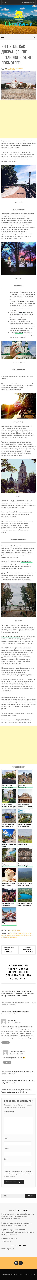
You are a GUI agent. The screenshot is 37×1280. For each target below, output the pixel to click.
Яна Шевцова (10, 70)
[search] (34, 37)
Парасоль (21, 301)
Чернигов (13, 937)
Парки (17, 935)
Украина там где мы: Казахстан (9, 950)
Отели (10, 935)
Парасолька (11, 229)
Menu (4, 2)
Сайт (5, 1159)
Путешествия (14, 930)
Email (6, 1149)
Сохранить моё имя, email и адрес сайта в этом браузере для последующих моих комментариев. (18, 1174)
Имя (6, 1138)
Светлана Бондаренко (18, 1052)
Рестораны (26, 935)
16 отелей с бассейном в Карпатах (28, 950)
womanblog (12, 1020)
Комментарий (7, 1113)
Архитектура (16, 933)
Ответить (6, 1042)
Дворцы (26, 933)
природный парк (26, 562)
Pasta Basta (19, 333)
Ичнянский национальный (10, 636)
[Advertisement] (18, 119)
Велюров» (21, 312)
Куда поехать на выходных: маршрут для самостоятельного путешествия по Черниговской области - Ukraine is (17, 993)
